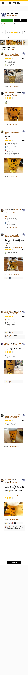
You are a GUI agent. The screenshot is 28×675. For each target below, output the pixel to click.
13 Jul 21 (6, 227)
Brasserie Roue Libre (12, 15)
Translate (7, 138)
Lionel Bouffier (8, 415)
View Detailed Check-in (14, 86)
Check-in (7, 20)
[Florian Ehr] (15, 523)
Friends (13, 49)
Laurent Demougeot (9, 92)
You (17, 49)
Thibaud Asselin (8, 234)
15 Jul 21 (6, 124)
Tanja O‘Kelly (7, 53)
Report (13, 529)
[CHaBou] (12, 523)
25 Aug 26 (6, 86)
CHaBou (9, 526)
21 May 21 (6, 446)
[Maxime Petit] (10, 382)
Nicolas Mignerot (8, 131)
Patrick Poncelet (8, 311)
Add (20, 20)
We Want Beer (7, 94)
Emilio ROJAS (10, 335)
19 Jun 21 (6, 274)
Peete (5, 209)
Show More (14, 37)
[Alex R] (10, 278)
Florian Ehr (7, 343)
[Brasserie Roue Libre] (12, 332)
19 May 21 (6, 519)
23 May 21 (6, 328)
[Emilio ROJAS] (10, 332)
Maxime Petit (7, 479)
